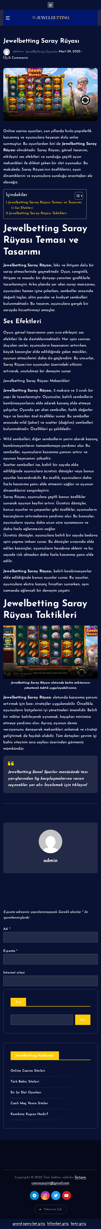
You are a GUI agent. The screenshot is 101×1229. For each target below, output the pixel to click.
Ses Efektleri (24, 207)
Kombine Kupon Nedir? (29, 1114)
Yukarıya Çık (53, 1209)
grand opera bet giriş (29, 1223)
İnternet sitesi (14, 972)
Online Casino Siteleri (28, 1071)
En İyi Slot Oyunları (26, 1092)
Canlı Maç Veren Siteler (29, 1103)
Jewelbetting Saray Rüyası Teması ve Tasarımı (45, 202)
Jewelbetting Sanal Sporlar (33, 772)
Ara (18, 1002)
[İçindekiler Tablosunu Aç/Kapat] (76, 196)
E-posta (10, 951)
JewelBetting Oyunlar (42, 51)
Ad (6, 929)
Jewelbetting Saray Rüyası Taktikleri (38, 213)
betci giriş (78, 1223)
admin (17, 51)
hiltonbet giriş (58, 1223)
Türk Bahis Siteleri (25, 1081)
